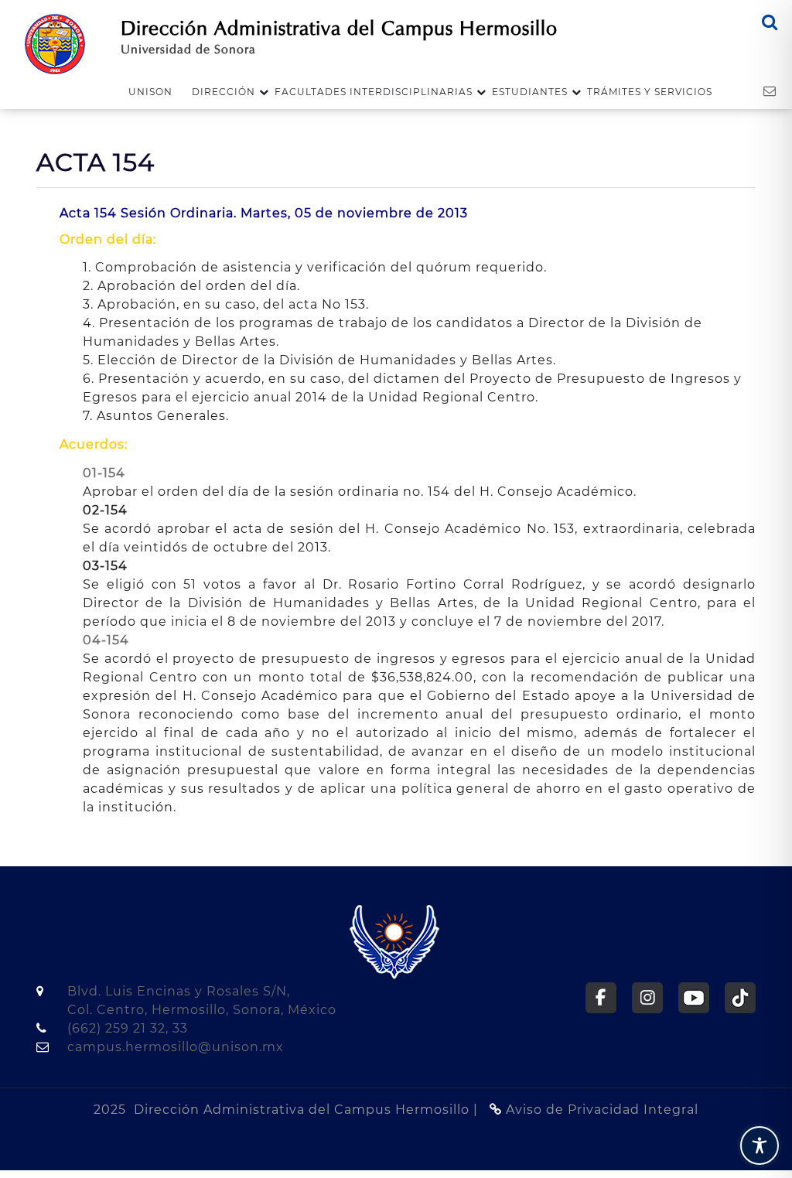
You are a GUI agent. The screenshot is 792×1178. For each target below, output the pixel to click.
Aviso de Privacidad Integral (600, 1109)
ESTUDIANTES (530, 91)
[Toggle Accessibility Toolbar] (759, 1145)
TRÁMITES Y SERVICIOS (649, 91)
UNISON (150, 91)
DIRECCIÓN (223, 91)
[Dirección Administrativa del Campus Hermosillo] (55, 43)
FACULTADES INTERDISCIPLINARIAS (374, 91)
